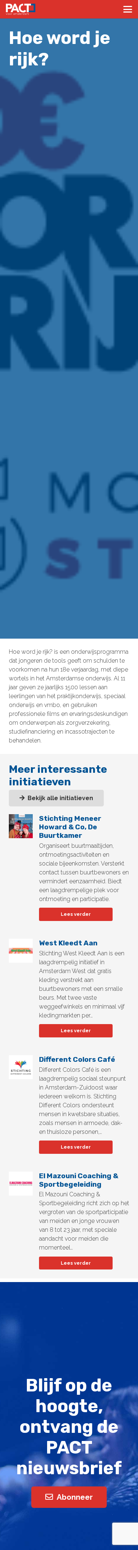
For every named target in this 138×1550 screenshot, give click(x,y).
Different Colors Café (77, 1059)
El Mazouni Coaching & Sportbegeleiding (78, 1180)
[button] (127, 9)
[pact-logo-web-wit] (20, 9)
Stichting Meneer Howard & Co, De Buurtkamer (70, 827)
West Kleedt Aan (68, 943)
